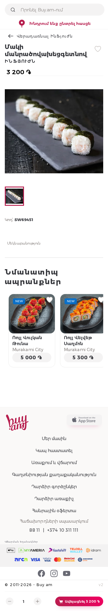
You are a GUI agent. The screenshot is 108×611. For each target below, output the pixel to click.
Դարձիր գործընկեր (54, 486)
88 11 (34, 530)
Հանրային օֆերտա (54, 510)
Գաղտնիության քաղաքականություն (54, 474)
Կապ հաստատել (54, 450)
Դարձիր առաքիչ (54, 498)
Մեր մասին (54, 438)
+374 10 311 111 (63, 530)
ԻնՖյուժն (20, 61)
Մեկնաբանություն (24, 243)
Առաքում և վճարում (54, 462)
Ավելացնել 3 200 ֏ (82, 601)
